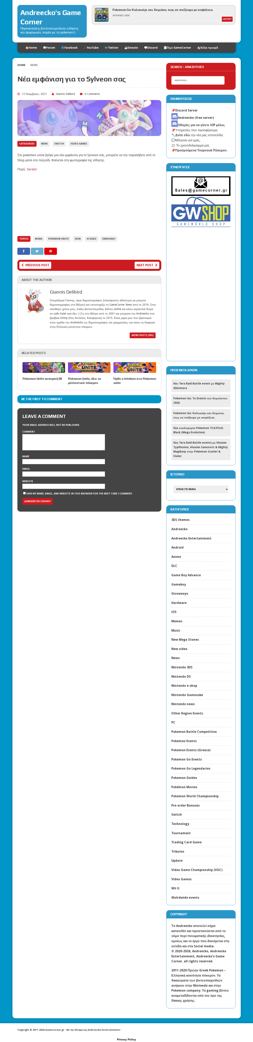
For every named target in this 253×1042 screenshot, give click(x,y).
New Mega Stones (185, 639)
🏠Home (31, 47)
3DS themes (180, 520)
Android (177, 547)
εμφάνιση (108, 238)
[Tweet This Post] (37, 251)
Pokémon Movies (184, 787)
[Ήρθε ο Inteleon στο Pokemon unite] (134, 370)
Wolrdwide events (185, 897)
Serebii (32, 169)
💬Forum (49, 47)
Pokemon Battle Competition (194, 732)
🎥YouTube (91, 47)
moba (38, 238)
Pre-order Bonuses (185, 805)
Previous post (37, 265)
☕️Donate (131, 47)
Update (177, 861)
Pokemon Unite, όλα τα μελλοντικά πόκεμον (84, 381)
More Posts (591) (143, 335)
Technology (180, 824)
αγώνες (91, 238)
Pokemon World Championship (195, 796)
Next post (145, 265)
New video (179, 649)
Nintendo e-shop (184, 686)
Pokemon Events (184, 741)
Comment (28, 431)
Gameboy (178, 584)
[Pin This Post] (50, 251)
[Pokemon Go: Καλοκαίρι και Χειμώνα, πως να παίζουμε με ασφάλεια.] (102, 21)
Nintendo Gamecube (187, 695)
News (44, 143)
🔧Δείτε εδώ (180, 135)
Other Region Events (187, 713)
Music (175, 630)
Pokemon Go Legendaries (190, 768)
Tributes (177, 851)
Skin (78, 238)
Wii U (175, 888)
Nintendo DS (181, 676)
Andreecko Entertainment (191, 538)
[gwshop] (201, 225)
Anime (176, 557)
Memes (176, 621)
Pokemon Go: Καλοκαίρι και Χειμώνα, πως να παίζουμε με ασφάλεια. (162, 10)
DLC (174, 566)
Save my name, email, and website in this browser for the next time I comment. (79, 493)
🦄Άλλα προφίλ (207, 47)
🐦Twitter (111, 47)
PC (173, 722)
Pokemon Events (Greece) (191, 750)
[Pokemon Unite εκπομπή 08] (44, 370)
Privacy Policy (126, 1039)
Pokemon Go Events (186, 759)
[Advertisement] (89, 203)
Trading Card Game (186, 842)
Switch (59, 143)
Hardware (179, 603)
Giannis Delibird (65, 93)
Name (26, 456)
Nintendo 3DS (182, 667)
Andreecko (179, 529)
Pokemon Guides (184, 778)
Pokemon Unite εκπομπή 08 (42, 379)
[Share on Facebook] (24, 251)
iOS (174, 612)
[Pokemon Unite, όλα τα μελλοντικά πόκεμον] (89, 370)
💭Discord (151, 47)
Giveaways (179, 593)
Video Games (79, 143)
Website (27, 481)
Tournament (181, 833)
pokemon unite (58, 238)
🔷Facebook (69, 47)
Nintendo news (183, 704)
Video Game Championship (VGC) (197, 870)
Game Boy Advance (186, 575)
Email (26, 469)
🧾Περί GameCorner (177, 47)
